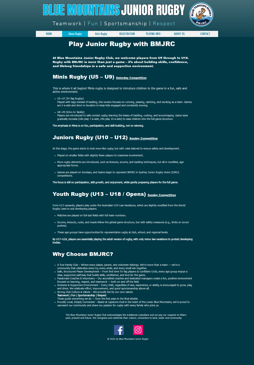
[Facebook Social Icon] (119, 330)
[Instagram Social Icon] (138, 330)
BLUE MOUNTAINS (81, 10)
